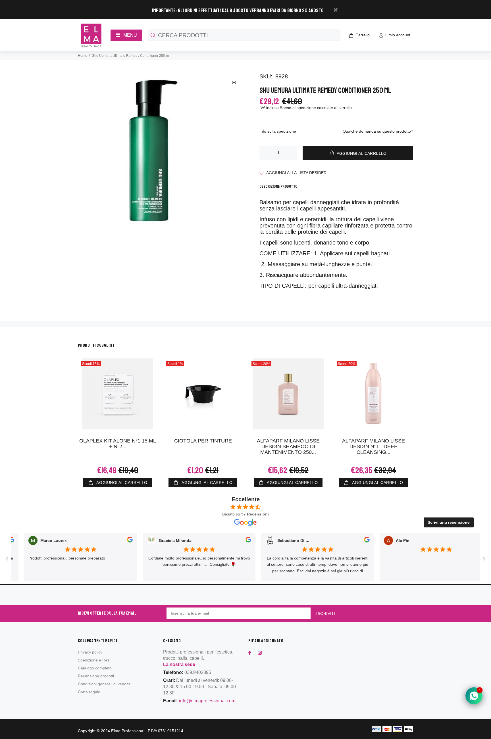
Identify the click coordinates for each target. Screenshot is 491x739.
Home (82, 56)
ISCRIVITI (325, 613)
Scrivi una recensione (449, 522)
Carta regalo (89, 692)
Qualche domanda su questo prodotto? (378, 131)
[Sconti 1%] (203, 394)
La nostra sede (179, 664)
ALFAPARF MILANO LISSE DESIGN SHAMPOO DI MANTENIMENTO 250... (288, 446)
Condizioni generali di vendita (104, 684)
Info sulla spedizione (277, 131)
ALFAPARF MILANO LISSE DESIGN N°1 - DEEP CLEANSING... (373, 446)
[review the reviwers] (121, 540)
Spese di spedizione (298, 107)
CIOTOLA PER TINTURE (203, 441)
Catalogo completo (95, 668)
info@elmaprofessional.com (207, 700)
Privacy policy (90, 652)
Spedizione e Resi (94, 660)
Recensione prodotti (96, 676)
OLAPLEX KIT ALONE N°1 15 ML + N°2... (117, 443)
